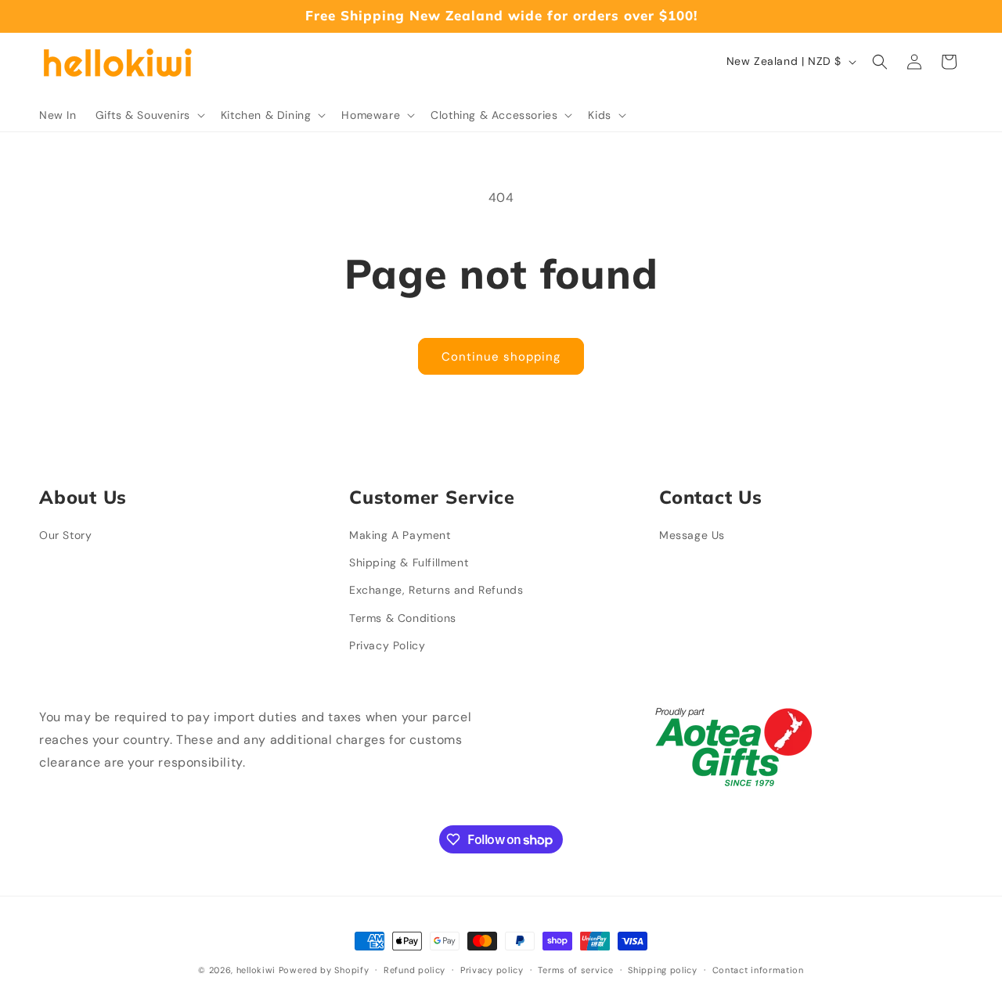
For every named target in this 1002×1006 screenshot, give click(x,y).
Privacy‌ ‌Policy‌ (387, 645)
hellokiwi (256, 970)
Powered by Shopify (324, 970)
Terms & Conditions (402, 618)
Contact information (758, 970)
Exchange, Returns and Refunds (436, 590)
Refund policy (414, 970)
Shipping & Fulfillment (408, 562)
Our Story (65, 535)
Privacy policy (492, 970)
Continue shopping (501, 357)
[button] (148, 115)
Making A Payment (400, 535)
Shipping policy (662, 970)
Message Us (692, 535)
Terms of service (575, 970)
